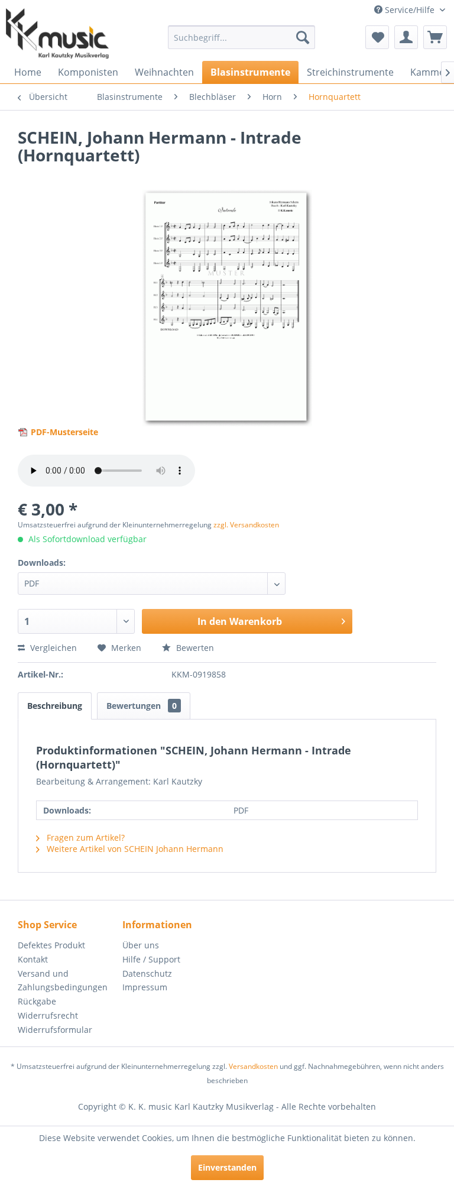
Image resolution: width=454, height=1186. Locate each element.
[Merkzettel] (377, 37)
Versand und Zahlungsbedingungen (63, 980)
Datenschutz (147, 973)
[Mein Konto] (406, 37)
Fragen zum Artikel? (84, 837)
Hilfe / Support (151, 959)
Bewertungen (141, 705)
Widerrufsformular (55, 1029)
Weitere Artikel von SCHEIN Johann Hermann (133, 848)
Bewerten (194, 647)
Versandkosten (253, 1066)
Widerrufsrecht (48, 1015)
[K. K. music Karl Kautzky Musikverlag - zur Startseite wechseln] (57, 33)
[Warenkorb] (435, 37)
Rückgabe (37, 1001)
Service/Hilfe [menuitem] (409, 9)
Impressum (144, 987)
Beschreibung (54, 705)
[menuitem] (242, 37)
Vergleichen (52, 647)
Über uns (140, 945)
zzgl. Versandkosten (246, 525)
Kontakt (33, 959)
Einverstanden (227, 1167)
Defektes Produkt (51, 945)
